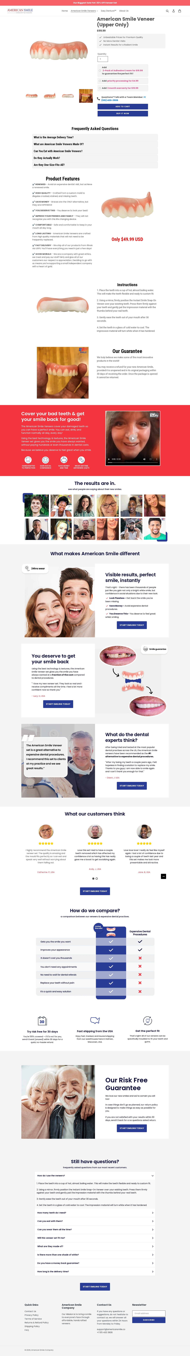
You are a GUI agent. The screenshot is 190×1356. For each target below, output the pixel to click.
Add (120, 80)
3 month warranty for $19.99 (122, 88)
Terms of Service (33, 1318)
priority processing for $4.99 (122, 80)
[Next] (163, 876)
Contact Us (30, 1311)
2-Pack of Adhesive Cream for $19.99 (123, 70)
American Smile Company (42, 1350)
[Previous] (26, 876)
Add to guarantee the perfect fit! (122, 70)
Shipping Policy (32, 1326)
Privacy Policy (32, 1315)
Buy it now (122, 113)
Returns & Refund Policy (37, 1322)
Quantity (102, 53)
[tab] (93, 879)
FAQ (27, 1330)
